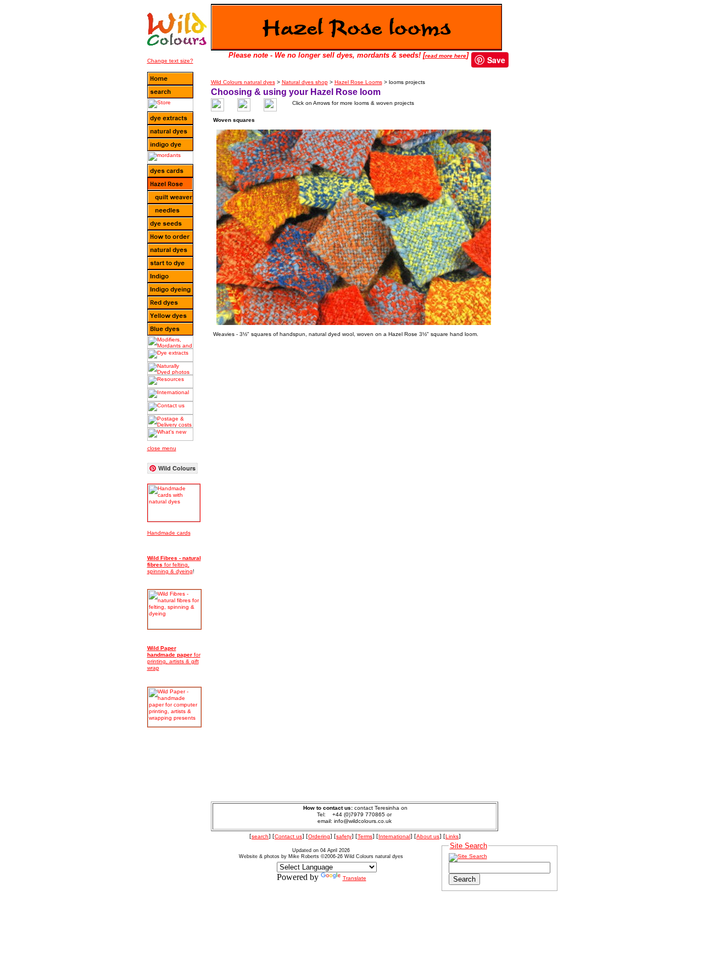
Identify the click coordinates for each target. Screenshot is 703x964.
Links (452, 836)
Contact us (288, 836)
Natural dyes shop (305, 82)
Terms (365, 836)
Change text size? (170, 61)
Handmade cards (169, 533)
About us (427, 836)
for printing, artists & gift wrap (173, 658)
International (394, 836)
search (260, 836)
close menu (161, 448)
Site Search (468, 846)
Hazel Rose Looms (358, 82)
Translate (354, 878)
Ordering (319, 836)
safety (344, 836)
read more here (445, 56)
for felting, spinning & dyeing (174, 564)
